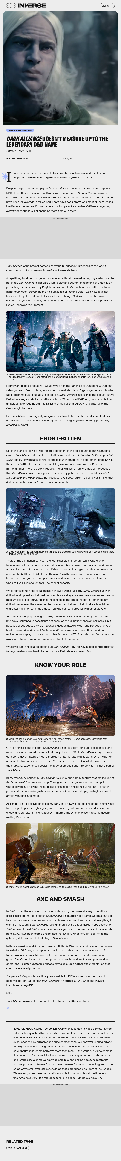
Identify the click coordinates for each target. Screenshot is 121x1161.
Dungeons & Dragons (40, 177)
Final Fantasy (76, 173)
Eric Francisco (20, 158)
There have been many (66, 202)
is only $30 (26, 985)
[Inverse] (31, 5)
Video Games (16, 1148)
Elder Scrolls (59, 173)
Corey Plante (54, 616)
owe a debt (52, 197)
